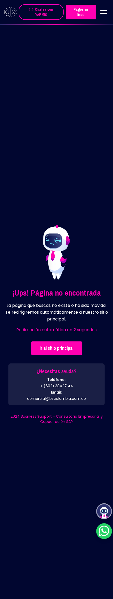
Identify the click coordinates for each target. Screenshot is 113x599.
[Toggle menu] (103, 12)
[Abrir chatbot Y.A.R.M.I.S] (104, 511)
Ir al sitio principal (57, 348)
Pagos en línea (81, 12)
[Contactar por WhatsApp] (104, 531)
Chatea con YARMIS (44, 12)
